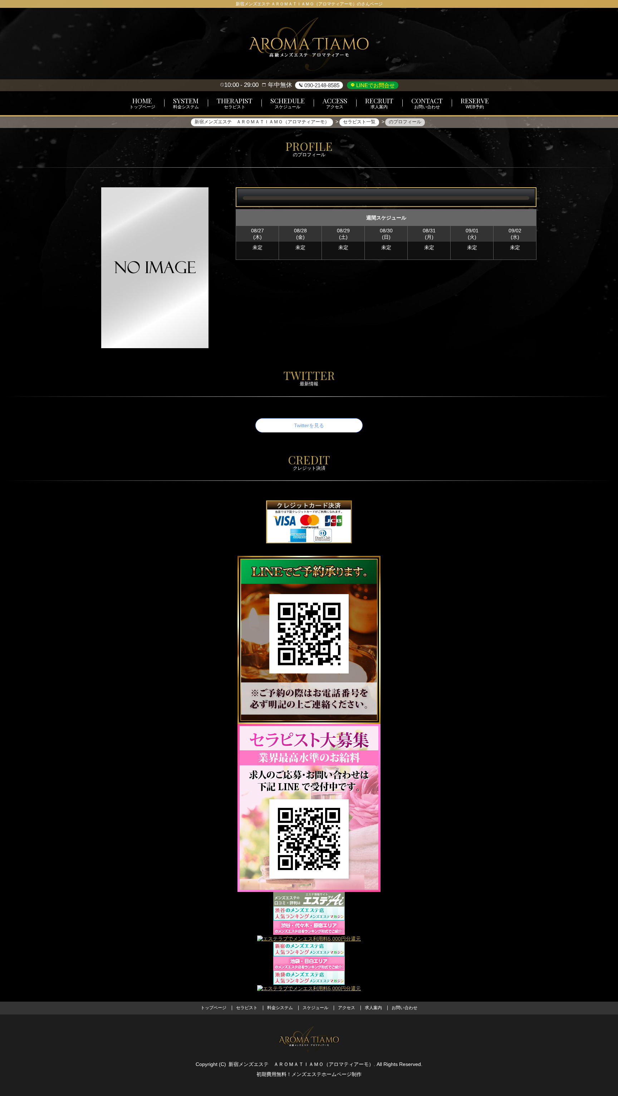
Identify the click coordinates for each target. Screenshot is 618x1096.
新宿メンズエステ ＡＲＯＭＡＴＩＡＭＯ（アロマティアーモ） (301, 1064)
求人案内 (373, 1007)
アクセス (346, 1007)
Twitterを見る (309, 425)
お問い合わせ (404, 1007)
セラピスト (247, 1007)
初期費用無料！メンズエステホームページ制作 (309, 1074)
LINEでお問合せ (375, 85)
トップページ (213, 1007)
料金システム (280, 1007)
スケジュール (315, 1007)
